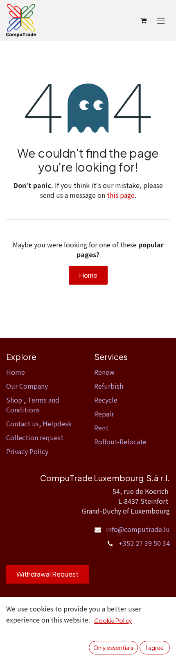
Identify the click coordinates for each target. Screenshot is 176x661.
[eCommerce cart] (143, 20)
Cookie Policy (113, 620)
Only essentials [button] (113, 647)
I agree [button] (155, 647)
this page (121, 195)
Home (88, 275)
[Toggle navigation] (161, 20)
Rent (101, 427)
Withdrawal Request (47, 574)
